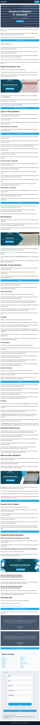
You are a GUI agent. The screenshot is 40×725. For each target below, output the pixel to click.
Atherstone (12, 605)
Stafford (3, 667)
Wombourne (22, 659)
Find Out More (20, 500)
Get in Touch (20, 133)
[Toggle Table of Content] (11, 44)
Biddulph (22, 667)
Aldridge (20, 605)
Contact (37, 1)
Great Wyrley (4, 662)
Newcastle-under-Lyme (24, 663)
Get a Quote (19, 21)
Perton (21, 658)
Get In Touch (20, 710)
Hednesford (4, 663)
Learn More (20, 280)
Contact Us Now (20, 202)
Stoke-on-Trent (23, 662)
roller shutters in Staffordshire (10, 252)
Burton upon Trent (5, 659)
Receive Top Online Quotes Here (20, 608)
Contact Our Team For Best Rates (20, 108)
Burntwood (17, 605)
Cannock (3, 664)
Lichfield (2, 605)
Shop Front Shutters (4, 29)
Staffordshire (22, 657)
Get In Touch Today (20, 40)
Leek (21, 664)
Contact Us (20, 381)
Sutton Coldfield (7, 605)
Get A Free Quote (20, 648)
